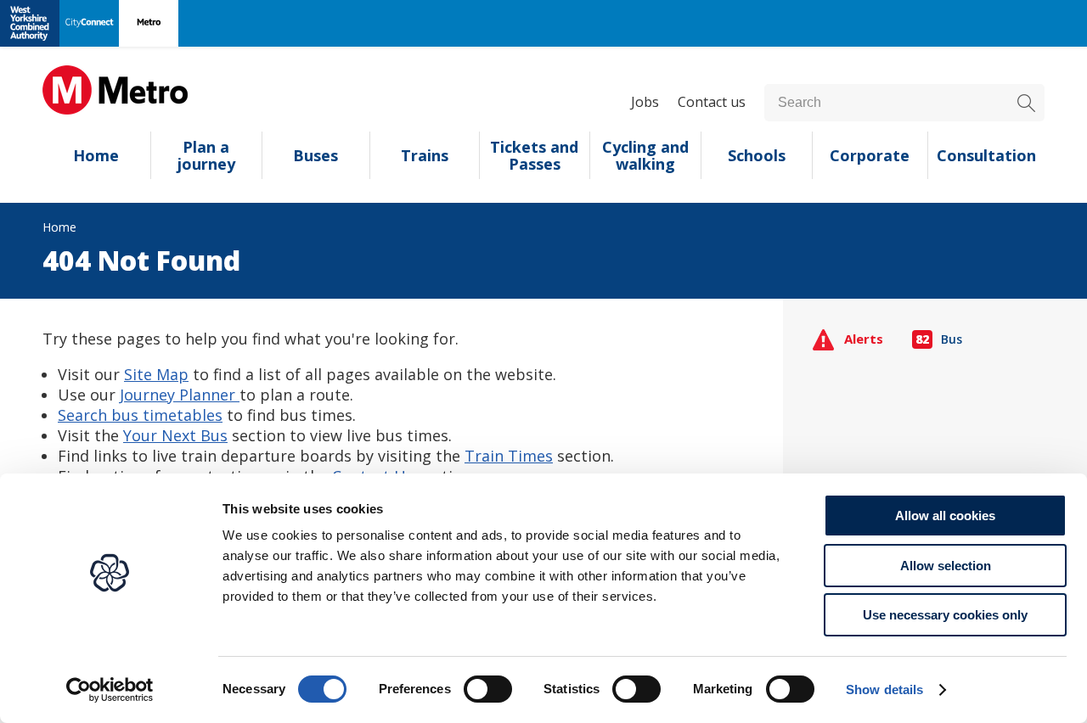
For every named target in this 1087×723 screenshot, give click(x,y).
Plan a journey (206, 155)
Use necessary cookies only (945, 615)
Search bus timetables (140, 415)
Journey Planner (179, 394)
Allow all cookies (945, 515)
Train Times (509, 456)
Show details (884, 689)
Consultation (986, 155)
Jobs (645, 101)
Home (96, 155)
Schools (757, 155)
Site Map (156, 374)
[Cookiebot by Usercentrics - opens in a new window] (110, 690)
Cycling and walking (645, 155)
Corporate (870, 155)
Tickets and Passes (534, 155)
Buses (315, 155)
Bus (939, 339)
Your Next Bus (175, 435)
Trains (424, 155)
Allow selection (945, 565)
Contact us (712, 101)
